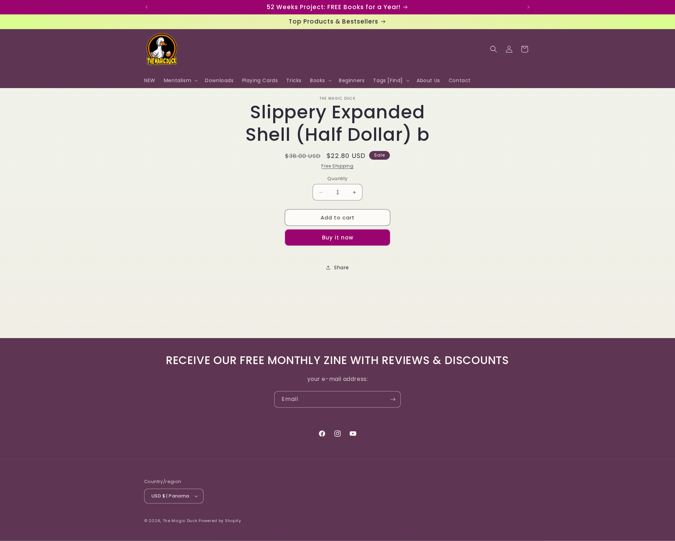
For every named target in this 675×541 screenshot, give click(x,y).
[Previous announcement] (146, 7)
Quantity (337, 178)
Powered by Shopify (220, 520)
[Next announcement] (528, 7)
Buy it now (337, 237)
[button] (180, 80)
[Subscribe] (392, 399)
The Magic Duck (180, 520)
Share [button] (341, 267)
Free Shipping (337, 166)
